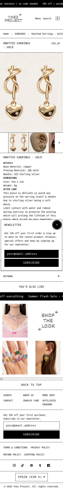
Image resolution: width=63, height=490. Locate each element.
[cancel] (57, 225)
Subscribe (31, 262)
